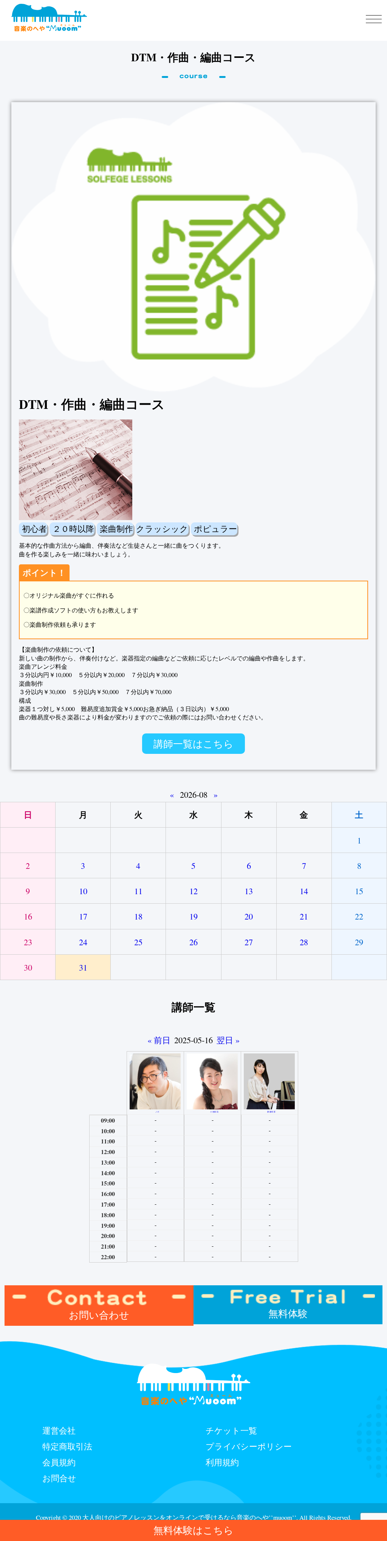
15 (359, 890)
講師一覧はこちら (193, 743)
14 (304, 890)
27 (249, 942)
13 (249, 890)
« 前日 (158, 1039)
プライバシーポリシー (249, 1446)
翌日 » (228, 1039)
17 (83, 916)
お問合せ (59, 1478)
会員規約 (59, 1462)
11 (138, 890)
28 (304, 942)
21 (304, 916)
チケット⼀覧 (231, 1430)
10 (83, 890)
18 (138, 916)
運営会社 (59, 1430)
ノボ (157, 1111)
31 (83, 967)
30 (28, 967)
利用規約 (222, 1462)
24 (83, 942)
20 (249, 916)
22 (359, 916)
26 (193, 942)
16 (28, 916)
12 (193, 890)
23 (28, 942)
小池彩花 (214, 1111)
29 (359, 942)
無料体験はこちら (193, 1530)
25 (138, 942)
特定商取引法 (67, 1446)
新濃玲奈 (271, 1111)
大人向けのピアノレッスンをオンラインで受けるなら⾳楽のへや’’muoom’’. (190, 1517)
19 (193, 916)
